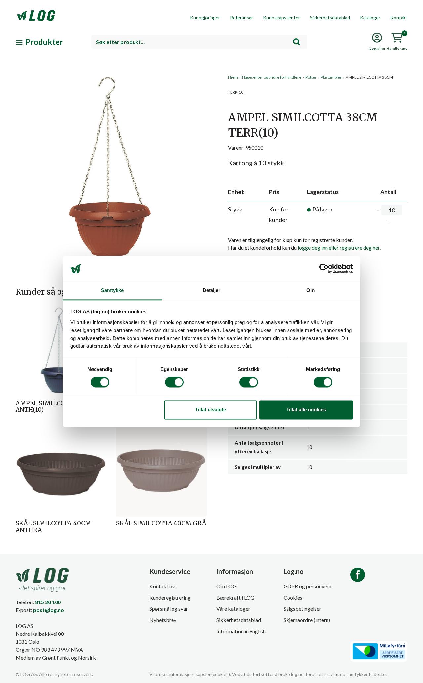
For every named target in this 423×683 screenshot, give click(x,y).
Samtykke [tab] (112, 290)
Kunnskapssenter (281, 17)
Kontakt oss (163, 586)
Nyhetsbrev (162, 620)
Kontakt (398, 17)
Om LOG (226, 586)
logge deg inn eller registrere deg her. (339, 247)
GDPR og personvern (307, 586)
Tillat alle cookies (306, 409)
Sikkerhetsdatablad (330, 17)
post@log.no (48, 610)
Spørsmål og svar (168, 608)
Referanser (241, 17)
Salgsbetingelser (302, 608)
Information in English (241, 631)
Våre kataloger (233, 608)
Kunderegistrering (170, 597)
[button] (111, 135)
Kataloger (370, 17)
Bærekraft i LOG (235, 597)
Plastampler (331, 77)
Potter (311, 77)
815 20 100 (48, 602)
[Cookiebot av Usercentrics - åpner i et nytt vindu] (324, 269)
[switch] (174, 382)
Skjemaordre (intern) (307, 620)
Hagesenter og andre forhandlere (271, 77)
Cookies (293, 597)
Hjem (233, 77)
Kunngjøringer (205, 17)
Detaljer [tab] (212, 290)
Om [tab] (310, 290)
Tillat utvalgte (210, 409)
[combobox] (199, 42)
